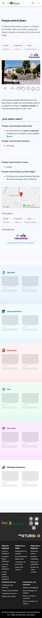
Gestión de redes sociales (34, 569)
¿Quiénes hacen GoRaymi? (5, 558)
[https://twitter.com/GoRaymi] (36, 519)
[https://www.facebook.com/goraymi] (31, 519)
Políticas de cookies (9, 596)
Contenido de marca (9, 593)
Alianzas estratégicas (30, 587)
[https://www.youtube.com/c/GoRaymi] (36, 523)
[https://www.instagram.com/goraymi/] (31, 523)
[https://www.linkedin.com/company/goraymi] (34, 528)
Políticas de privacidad (10, 590)
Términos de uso (9, 582)
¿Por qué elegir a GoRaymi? (5, 566)
